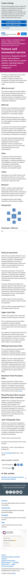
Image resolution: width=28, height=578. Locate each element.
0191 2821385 (8, 453)
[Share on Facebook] (18, 464)
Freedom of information (8, 560)
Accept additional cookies (13, 22)
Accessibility (15, 562)
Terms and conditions (7, 566)
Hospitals (4, 515)
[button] (18, 34)
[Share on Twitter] (15, 464)
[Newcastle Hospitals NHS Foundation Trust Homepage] (8, 33)
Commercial (5, 508)
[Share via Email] (21, 464)
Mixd (14, 573)
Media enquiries (6, 562)
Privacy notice (5, 564)
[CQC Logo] (8, 534)
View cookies (6, 28)
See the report (6, 545)
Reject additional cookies (13, 25)
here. (21, 391)
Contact (3, 555)
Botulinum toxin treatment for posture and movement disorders (12, 478)
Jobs (3, 522)
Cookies (13, 564)
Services (4, 501)
